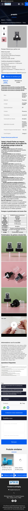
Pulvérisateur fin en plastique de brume (11, 22)
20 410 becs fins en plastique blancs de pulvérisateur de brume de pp (11, 393)
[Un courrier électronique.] (8, 408)
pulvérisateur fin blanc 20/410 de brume (12, 389)
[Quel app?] (4, 407)
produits (9, 20)
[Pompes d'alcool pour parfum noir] (17, 37)
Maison (3, 20)
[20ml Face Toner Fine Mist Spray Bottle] (14, 325)
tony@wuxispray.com (8, 1)
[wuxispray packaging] (26, 1)
